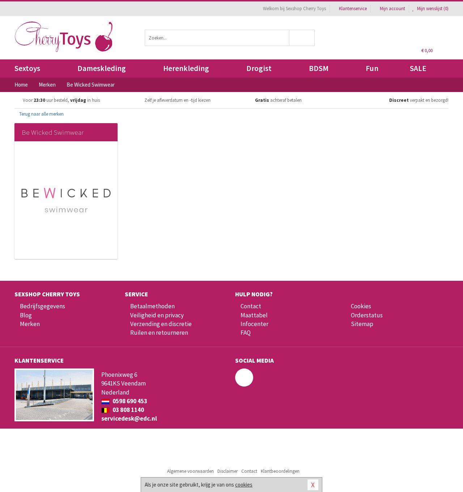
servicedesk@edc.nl (129, 418)
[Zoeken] (302, 38)
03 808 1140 (127, 410)
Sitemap (362, 324)
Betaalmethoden (152, 306)
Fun (372, 68)
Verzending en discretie (161, 324)
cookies (243, 484)
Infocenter (254, 324)
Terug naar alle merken (41, 114)
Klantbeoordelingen (280, 471)
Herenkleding (186, 68)
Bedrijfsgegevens (42, 306)
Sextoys (27, 68)
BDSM (318, 68)
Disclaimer (227, 471)
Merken (30, 324)
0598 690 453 (129, 401)
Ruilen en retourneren (159, 333)
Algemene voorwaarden (190, 471)
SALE (418, 68)
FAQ (246, 333)
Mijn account (392, 8)
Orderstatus (367, 315)
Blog (26, 315)
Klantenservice (353, 8)
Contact (251, 306)
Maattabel (254, 315)
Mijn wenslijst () (432, 8)
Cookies (361, 306)
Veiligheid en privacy (157, 315)
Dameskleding (101, 68)
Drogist (259, 68)
